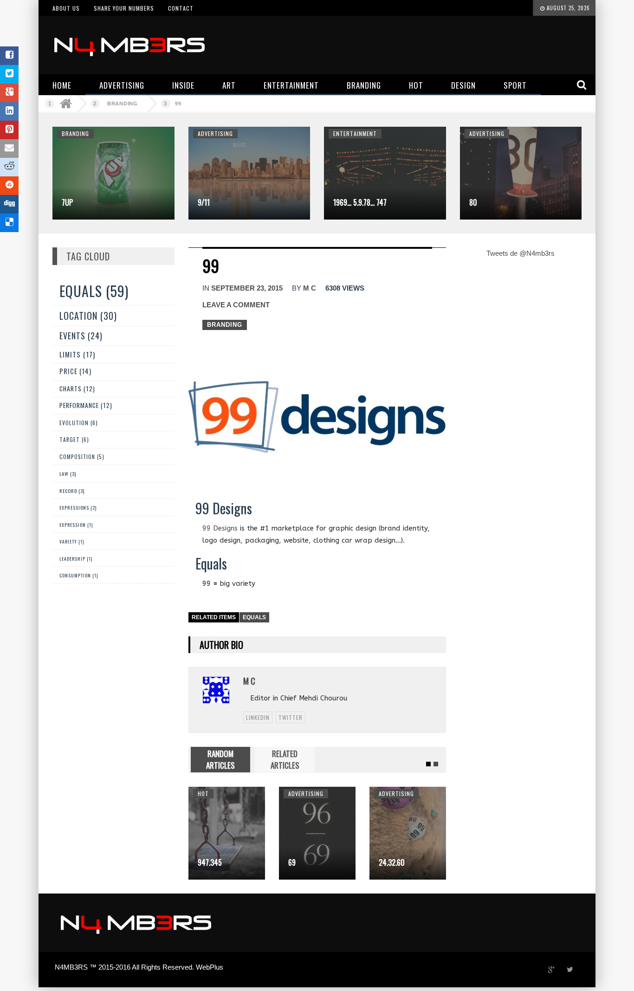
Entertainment (355, 133)
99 (178, 103)
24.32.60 (392, 862)
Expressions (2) (78, 507)
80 (473, 202)
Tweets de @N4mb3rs (520, 253)
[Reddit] (9, 167)
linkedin (258, 717)
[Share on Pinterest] (9, 130)
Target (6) (74, 439)
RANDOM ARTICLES (220, 759)
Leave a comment (236, 305)
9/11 (204, 202)
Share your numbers (124, 8)
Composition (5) (81, 456)
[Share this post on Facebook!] (9, 55)
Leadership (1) (75, 558)
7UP (67, 202)
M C (309, 288)
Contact (181, 8)
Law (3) (67, 473)
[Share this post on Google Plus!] (9, 93)
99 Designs (220, 528)
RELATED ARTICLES (285, 759)
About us (66, 8)
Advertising (215, 133)
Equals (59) (94, 290)
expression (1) (76, 524)
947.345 (210, 862)
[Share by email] (9, 148)
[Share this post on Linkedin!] (9, 111)
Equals (254, 617)
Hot (203, 793)
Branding (122, 103)
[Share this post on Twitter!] (9, 74)
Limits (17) (77, 354)
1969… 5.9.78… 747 (360, 202)
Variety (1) (71, 541)
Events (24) (81, 336)
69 (292, 862)
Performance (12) (85, 405)
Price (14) (75, 371)
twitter (290, 717)
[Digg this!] (9, 204)
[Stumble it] (9, 185)
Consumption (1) (78, 575)
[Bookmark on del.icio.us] (9, 223)
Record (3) (71, 490)
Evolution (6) (78, 423)
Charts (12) (77, 388)
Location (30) (88, 316)
